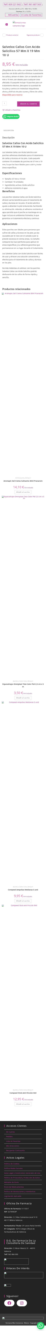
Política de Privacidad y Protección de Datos (22, 1178)
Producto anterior (12, 35)
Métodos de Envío (11, 1182)
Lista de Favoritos (32, 14)
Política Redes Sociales (13, 1168)
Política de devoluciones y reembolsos (19, 1191)
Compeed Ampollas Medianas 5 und (23, 890)
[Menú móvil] (42, 24)
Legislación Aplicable (12, 1196)
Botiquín (28, 478)
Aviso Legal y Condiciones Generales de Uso (22, 1173)
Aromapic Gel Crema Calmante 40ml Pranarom (23, 481)
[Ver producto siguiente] (42, 35)
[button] (11, 109)
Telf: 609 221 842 (12, 4)
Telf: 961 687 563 (32, 4)
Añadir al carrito (28, 104)
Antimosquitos (20, 478)
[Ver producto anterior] (4, 35)
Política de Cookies (11, 1164)
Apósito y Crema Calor (20, 681)
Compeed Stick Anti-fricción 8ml (23, 1093)
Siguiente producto (33, 35)
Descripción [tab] (9, 130)
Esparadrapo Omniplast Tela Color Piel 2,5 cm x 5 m (23, 685)
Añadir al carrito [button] (23, 492)
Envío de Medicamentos (14, 1187)
